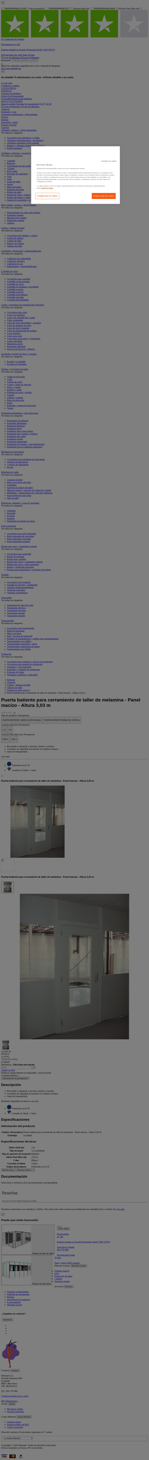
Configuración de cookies (47, 196)
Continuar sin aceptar (109, 161)
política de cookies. (47, 188)
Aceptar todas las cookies (103, 196)
